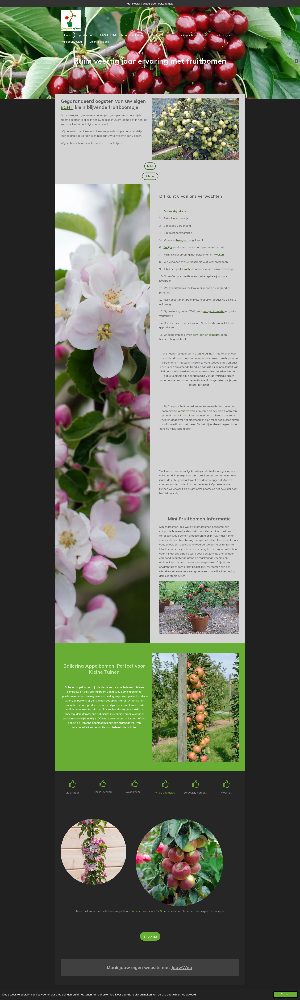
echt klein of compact (206, 334)
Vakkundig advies (175, 211)
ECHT (67, 107)
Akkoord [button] (285, 994)
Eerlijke (168, 247)
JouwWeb (181, 967)
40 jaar (197, 353)
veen (212, 288)
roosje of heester (213, 311)
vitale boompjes (165, 792)
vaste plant (191, 269)
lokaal (230, 323)
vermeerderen (186, 411)
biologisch (182, 240)
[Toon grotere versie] (195, 129)
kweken (218, 254)
